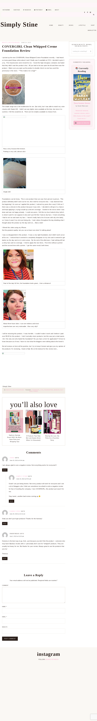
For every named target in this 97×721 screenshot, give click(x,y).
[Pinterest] (88, 10)
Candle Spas (15, 511)
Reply (4, 470)
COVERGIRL (36, 390)
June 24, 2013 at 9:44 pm (17, 460)
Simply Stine (19, 24)
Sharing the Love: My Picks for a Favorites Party (52, 438)
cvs (42, 390)
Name (4, 606)
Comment (5, 585)
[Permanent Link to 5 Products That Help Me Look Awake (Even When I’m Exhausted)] (33, 433)
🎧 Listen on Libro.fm (82, 123)
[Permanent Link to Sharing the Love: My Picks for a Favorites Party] (52, 433)
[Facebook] (85, 10)
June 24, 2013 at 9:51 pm (23, 479)
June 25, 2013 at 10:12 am (17, 514)
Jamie (12, 457)
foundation (48, 390)
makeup (56, 390)
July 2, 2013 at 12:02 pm (17, 536)
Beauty (4, 42)
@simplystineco (52, 659)
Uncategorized (14, 42)
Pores (35, 391)
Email (4, 616)
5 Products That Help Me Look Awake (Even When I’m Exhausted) (33, 438)
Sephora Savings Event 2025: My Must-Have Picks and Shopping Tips (14, 438)
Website (4, 627)
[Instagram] (91, 10)
